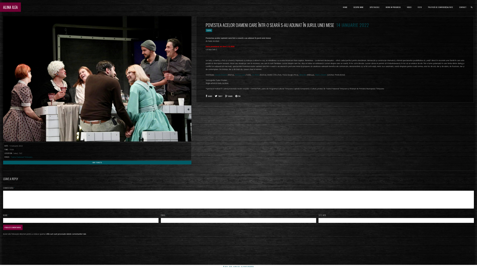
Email (164, 215)
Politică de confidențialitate (440, 7)
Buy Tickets (97, 162)
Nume (6, 215)
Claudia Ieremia (221, 75)
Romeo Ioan (240, 75)
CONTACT (462, 7)
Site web (322, 215)
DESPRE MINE (358, 7)
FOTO (420, 7)
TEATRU (208, 30)
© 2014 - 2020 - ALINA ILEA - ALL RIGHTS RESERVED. (238, 266)
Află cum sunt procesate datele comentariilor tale (66, 234)
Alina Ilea (302, 75)
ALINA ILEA (10, 7)
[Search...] (472, 7)
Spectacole (374, 7)
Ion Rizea (255, 75)
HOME (345, 7)
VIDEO (409, 7)
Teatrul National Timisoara (21, 157)
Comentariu (9, 187)
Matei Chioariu (321, 75)
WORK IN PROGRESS (393, 7)
